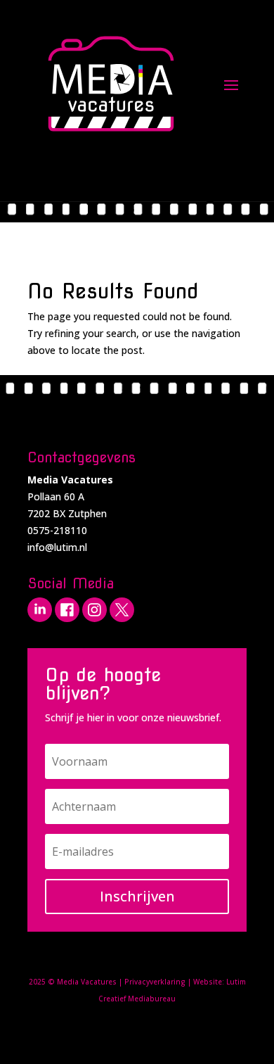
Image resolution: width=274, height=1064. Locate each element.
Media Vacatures (87, 982)
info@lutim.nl (57, 547)
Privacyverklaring (154, 982)
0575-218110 (57, 530)
